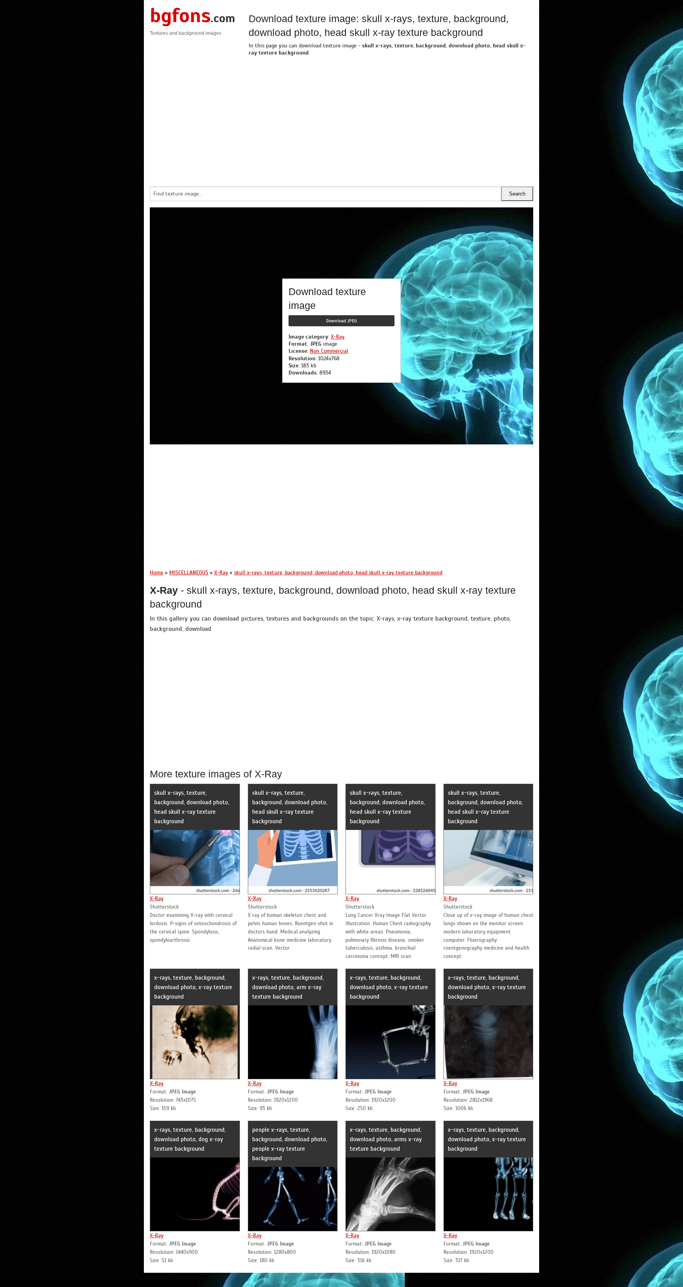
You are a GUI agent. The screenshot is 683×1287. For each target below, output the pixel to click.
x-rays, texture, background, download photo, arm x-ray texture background (288, 987)
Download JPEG (341, 321)
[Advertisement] (391, 119)
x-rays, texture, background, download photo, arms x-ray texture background (386, 1139)
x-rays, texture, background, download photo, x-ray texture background (193, 987)
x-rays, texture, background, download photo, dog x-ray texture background (190, 1139)
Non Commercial (329, 351)
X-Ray (338, 336)
